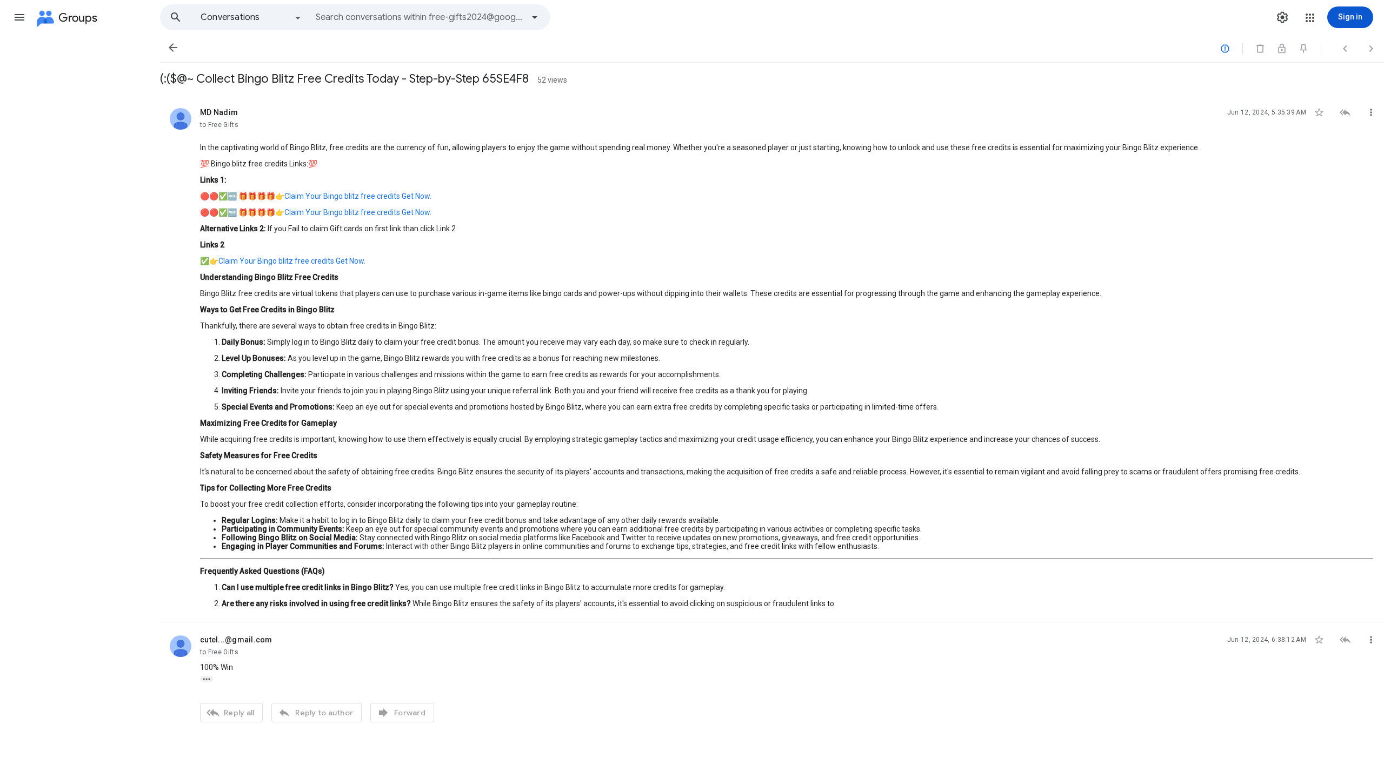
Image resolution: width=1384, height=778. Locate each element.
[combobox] (419, 17)
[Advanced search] (535, 17)
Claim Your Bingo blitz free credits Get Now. (357, 196)
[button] (19, 17)
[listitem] (772, 358)
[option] (251, 17)
